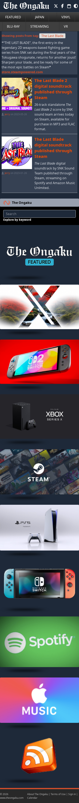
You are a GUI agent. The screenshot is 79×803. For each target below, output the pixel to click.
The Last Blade (52, 36)
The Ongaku (22, 202)
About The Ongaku (37, 794)
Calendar (32, 798)
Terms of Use (58, 794)
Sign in (72, 794)
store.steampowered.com (22, 72)
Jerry (7, 114)
